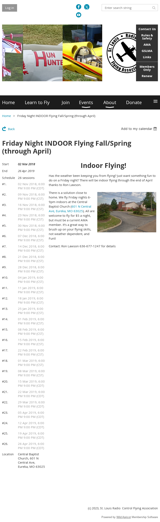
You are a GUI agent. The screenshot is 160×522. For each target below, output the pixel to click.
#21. (5, 392)
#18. (5, 361)
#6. (4, 236)
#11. (5, 288)
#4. (4, 215)
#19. (5, 371)
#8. (4, 257)
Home (6, 116)
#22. (5, 402)
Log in (9, 8)
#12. (5, 298)
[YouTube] (78, 14)
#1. (4, 184)
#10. (5, 277)
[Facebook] (78, 6)
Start (5, 164)
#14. (5, 319)
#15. (5, 329)
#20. (5, 381)
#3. (4, 205)
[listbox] (139, 128)
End (5, 171)
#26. (5, 444)
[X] (86, 6)
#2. (4, 194)
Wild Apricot (123, 517)
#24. (5, 423)
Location (8, 454)
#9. (4, 267)
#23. (5, 413)
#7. (4, 246)
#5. (4, 226)
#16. (5, 340)
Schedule (8, 178)
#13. (5, 309)
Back (11, 129)
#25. (5, 433)
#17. (5, 350)
